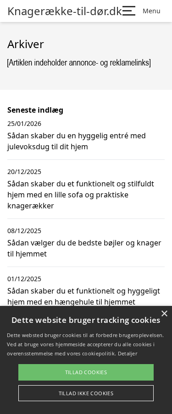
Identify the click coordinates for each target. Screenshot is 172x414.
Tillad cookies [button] (86, 372)
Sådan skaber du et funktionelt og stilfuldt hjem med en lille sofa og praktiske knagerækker (80, 195)
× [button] (164, 313)
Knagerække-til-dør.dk (64, 11)
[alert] (86, 360)
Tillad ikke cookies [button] (86, 393)
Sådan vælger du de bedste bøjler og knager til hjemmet (84, 248)
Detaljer (127, 353)
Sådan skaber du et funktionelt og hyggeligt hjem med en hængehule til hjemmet (83, 296)
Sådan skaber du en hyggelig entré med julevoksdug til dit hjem (76, 141)
